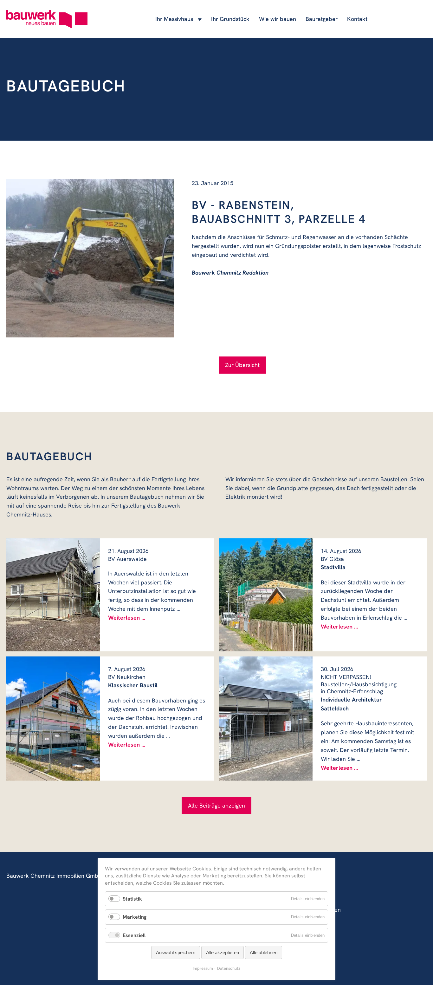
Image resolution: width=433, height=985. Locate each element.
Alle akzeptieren (222, 952)
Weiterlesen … (126, 617)
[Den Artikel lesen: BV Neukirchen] (53, 718)
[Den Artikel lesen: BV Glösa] (266, 594)
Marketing (134, 917)
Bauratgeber (322, 19)
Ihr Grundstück (230, 19)
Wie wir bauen (277, 19)
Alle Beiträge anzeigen (216, 805)
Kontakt (357, 19)
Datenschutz (228, 968)
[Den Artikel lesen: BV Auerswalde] (53, 594)
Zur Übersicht (242, 365)
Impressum (203, 968)
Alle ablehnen (263, 952)
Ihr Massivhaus (174, 19)
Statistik (132, 898)
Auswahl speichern (175, 952)
